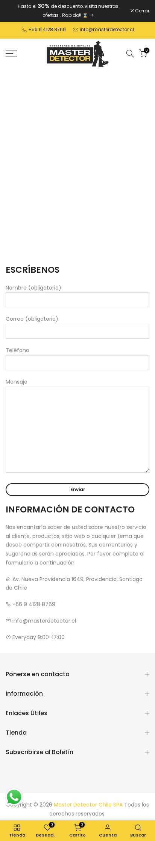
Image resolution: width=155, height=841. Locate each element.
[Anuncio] (68, 11)
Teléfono (17, 350)
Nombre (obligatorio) (33, 287)
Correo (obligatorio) (32, 319)
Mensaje (16, 381)
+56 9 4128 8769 (47, 29)
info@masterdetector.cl (107, 29)
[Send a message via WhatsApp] (14, 797)
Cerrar (141, 11)
